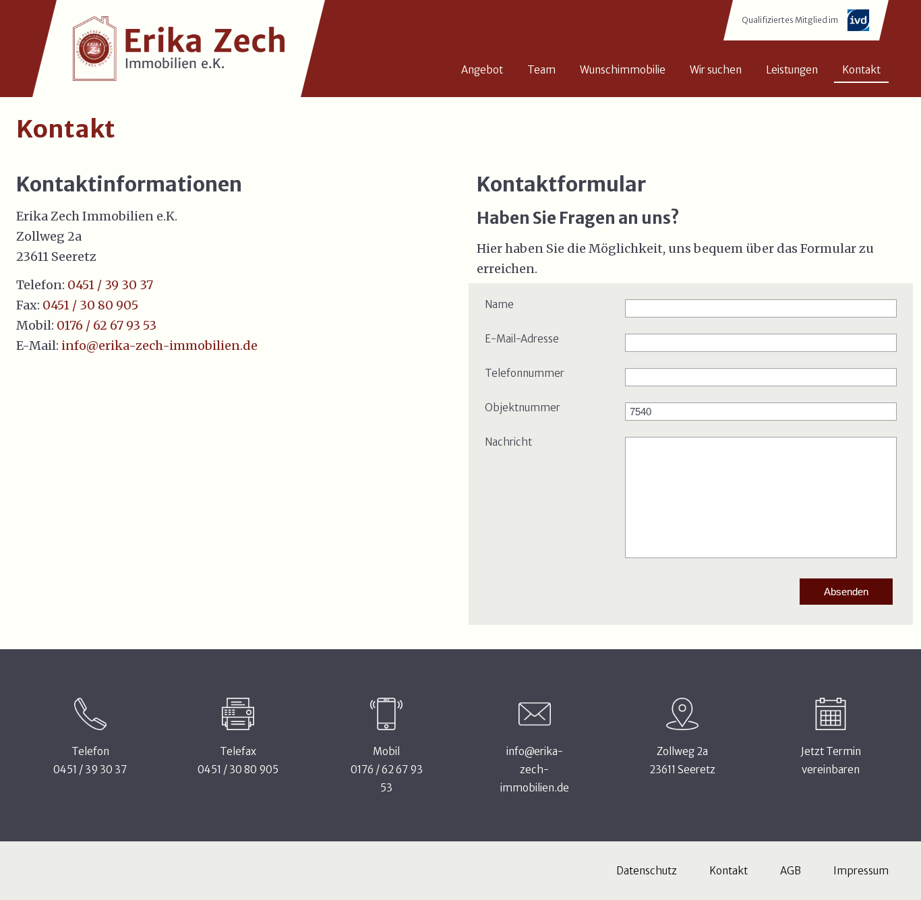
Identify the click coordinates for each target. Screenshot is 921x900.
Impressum (861, 870)
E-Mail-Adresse (522, 338)
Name (499, 304)
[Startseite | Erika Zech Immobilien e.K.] (178, 48)
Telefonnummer (524, 373)
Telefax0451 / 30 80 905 (238, 760)
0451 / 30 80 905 (90, 305)
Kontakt (728, 870)
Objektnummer (522, 407)
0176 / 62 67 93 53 (106, 325)
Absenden (846, 591)
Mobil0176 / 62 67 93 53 (387, 769)
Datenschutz (646, 870)
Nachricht (508, 442)
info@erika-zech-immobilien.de (159, 345)
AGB (790, 870)
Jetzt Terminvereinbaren (831, 760)
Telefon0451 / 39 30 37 (90, 760)
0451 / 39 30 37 (110, 285)
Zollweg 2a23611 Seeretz (682, 760)
